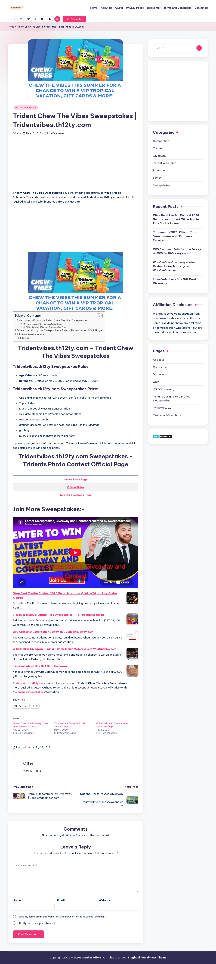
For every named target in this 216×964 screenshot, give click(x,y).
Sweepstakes (161, 185)
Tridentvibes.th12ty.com (29, 683)
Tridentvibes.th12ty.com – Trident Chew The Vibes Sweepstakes (51, 320)
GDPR (156, 381)
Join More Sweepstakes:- (30, 334)
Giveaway (159, 155)
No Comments (56, 133)
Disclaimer (160, 374)
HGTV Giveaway (164, 389)
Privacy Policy (162, 408)
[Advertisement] (75, 165)
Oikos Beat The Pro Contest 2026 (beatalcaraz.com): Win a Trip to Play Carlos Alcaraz (65, 595)
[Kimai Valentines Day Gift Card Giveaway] (132, 671)
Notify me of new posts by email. (37, 923)
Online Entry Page (75, 479)
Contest (158, 148)
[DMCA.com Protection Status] (162, 436)
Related (25, 338)
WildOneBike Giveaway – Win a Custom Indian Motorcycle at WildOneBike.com (64, 649)
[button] (74, 19)
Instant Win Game (25, 107)
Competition (161, 141)
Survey (157, 177)
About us (158, 359)
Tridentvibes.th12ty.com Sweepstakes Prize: (46, 327)
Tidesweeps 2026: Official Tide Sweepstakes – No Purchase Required (58, 614)
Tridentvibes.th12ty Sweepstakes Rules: (44, 324)
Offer (28, 763)
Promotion (160, 170)
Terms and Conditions (167, 415)
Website (104, 900)
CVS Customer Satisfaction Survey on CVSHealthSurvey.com (53, 631)
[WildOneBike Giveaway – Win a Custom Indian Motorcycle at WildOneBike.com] (132, 654)
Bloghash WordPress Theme (147, 957)
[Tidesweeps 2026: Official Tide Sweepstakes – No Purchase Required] (132, 619)
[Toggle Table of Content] (98, 316)
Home (11, 26)
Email (62, 900)
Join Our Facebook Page (76, 495)
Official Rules (75, 487)
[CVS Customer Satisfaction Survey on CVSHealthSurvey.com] (132, 636)
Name (18, 900)
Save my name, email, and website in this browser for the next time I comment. (62, 916)
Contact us (160, 367)
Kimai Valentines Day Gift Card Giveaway (40, 666)
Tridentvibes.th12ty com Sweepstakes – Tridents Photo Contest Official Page (59, 330)
